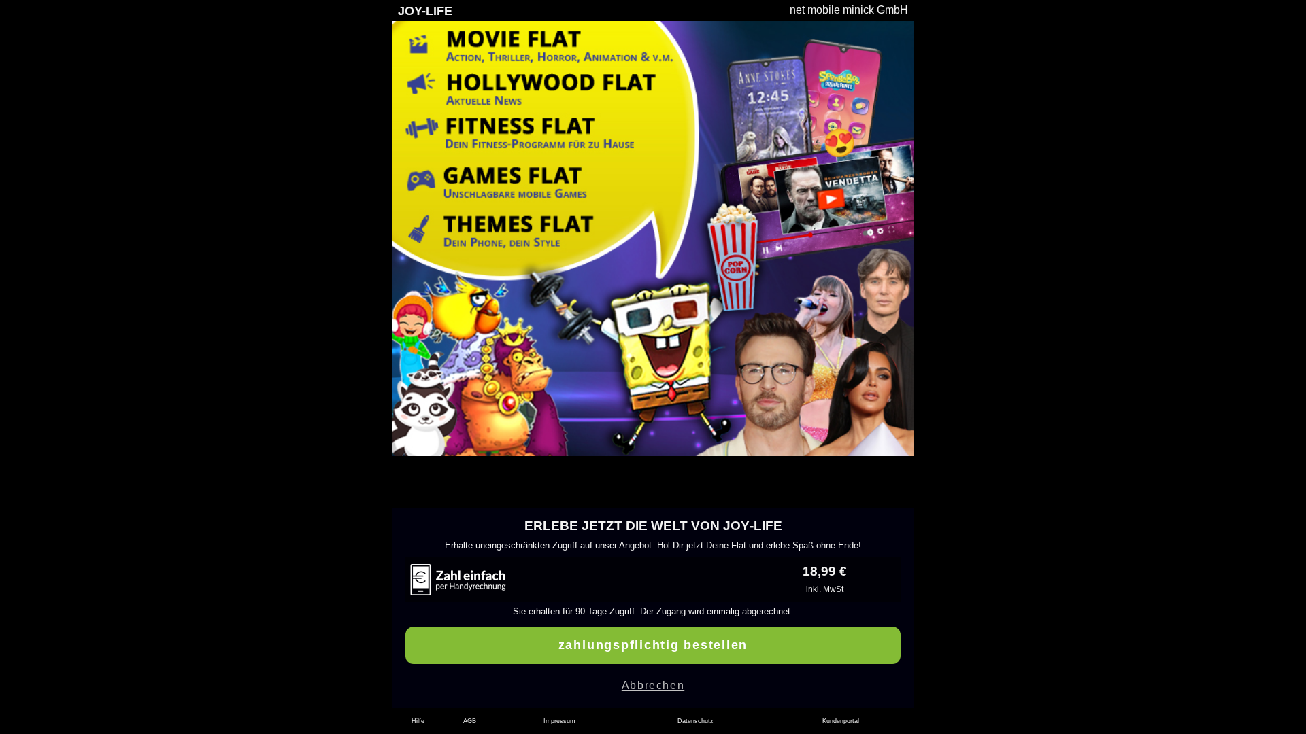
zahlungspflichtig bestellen (653, 645)
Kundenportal (840, 721)
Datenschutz (695, 721)
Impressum (559, 721)
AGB (469, 721)
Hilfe (418, 721)
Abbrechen (653, 685)
